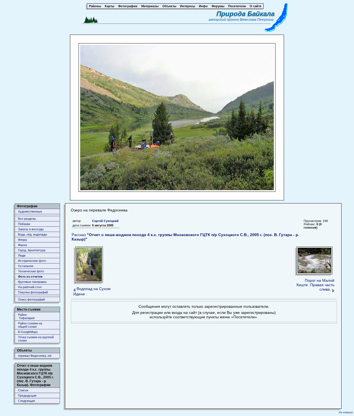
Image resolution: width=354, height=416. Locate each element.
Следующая (26, 400)
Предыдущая (27, 395)
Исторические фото (32, 260)
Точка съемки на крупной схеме (36, 338)
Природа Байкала (246, 13)
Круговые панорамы (32, 281)
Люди (21, 255)
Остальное (25, 266)
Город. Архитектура (31, 250)
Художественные (30, 211)
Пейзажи (24, 224)
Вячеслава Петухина (257, 20)
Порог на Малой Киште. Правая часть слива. (315, 284)
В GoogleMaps (28, 332)
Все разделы (27, 218)
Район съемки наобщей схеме (30, 325)
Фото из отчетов (30, 276)
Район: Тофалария (26, 316)
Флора (22, 239)
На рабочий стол (29, 287)
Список (23, 390)
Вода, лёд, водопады (32, 234)
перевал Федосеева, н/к (34, 355)
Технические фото (31, 271)
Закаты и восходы (31, 229)
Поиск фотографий (31, 299)
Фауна (22, 245)
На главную (346, 412)
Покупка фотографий (33, 292)
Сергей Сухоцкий (105, 221)
